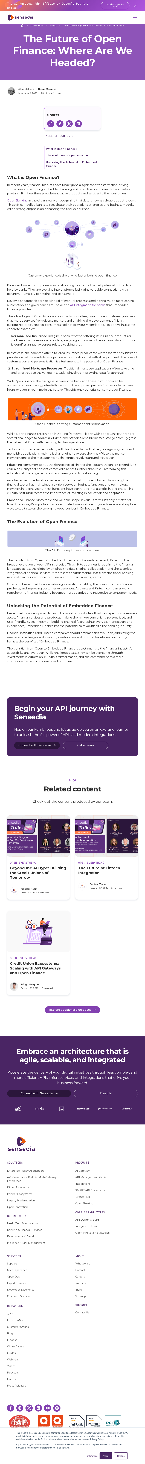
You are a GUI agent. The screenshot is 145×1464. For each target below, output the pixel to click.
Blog (53, 25)
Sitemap (80, 1296)
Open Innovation (17, 1207)
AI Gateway (82, 1170)
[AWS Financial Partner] (94, 1423)
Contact (80, 1270)
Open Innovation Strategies (92, 1232)
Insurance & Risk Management (26, 1243)
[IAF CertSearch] (19, 1422)
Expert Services (16, 1283)
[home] (20, 17)
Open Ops (13, 1276)
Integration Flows (86, 1226)
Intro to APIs (15, 1320)
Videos (11, 1366)
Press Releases (16, 1385)
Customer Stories (18, 1327)
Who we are (82, 1263)
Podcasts (13, 1372)
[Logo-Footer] (72, 1144)
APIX (10, 1314)
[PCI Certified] (113, 1423)
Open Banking (17, 200)
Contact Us (82, 1312)
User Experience (17, 1270)
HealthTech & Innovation (22, 1223)
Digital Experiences (19, 1187)
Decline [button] (121, 1455)
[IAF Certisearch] (19, 1422)
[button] (134, 17)
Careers (80, 1276)
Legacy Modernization (21, 1200)
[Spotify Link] (56, 1408)
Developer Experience (20, 1289)
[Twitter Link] (29, 1408)
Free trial (106, 1093)
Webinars (13, 1359)
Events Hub (82, 1196)
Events (11, 1379)
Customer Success (18, 1296)
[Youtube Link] (47, 1408)
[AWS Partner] (77, 1423)
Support (12, 1263)
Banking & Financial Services (24, 1230)
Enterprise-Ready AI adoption (25, 1170)
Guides (11, 1353)
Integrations (82, 1183)
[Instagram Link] (19, 1408)
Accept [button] (106, 1455)
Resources (37, 25)
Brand (79, 1289)
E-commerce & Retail (20, 1236)
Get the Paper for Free (115, 5)
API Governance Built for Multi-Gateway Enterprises (32, 1179)
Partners (80, 1283)
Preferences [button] (91, 1455)
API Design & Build (87, 1219)
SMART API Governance (90, 1190)
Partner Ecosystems (19, 1194)
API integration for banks (87, 305)
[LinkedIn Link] (38, 1408)
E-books (12, 1340)
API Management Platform (92, 1177)
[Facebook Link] (10, 1408)
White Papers (15, 1346)
